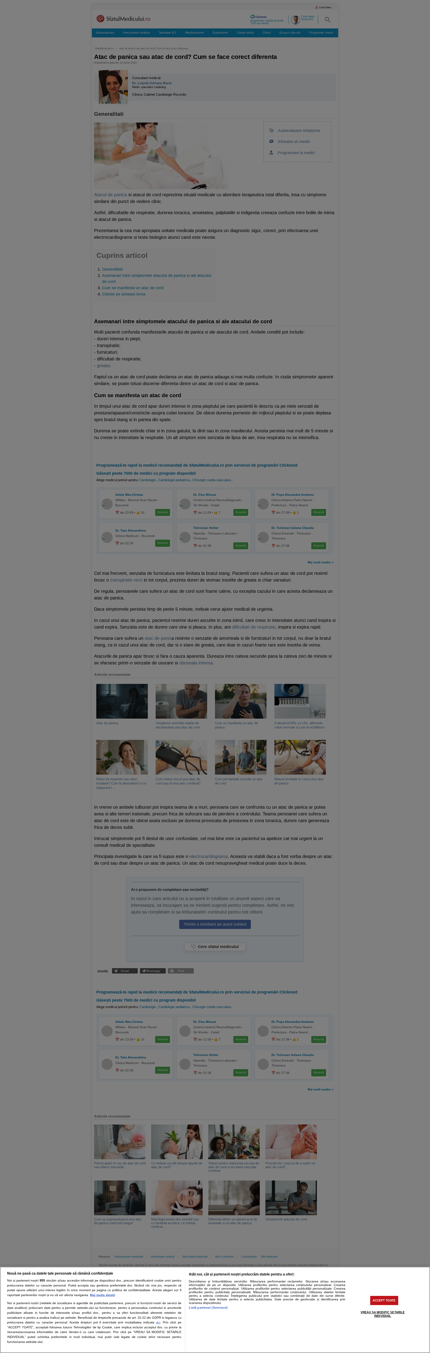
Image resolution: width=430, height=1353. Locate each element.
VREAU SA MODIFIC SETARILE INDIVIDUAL (383, 1314)
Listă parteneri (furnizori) (208, 1307)
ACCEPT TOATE (384, 1300)
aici (158, 1322)
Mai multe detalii (102, 1295)
